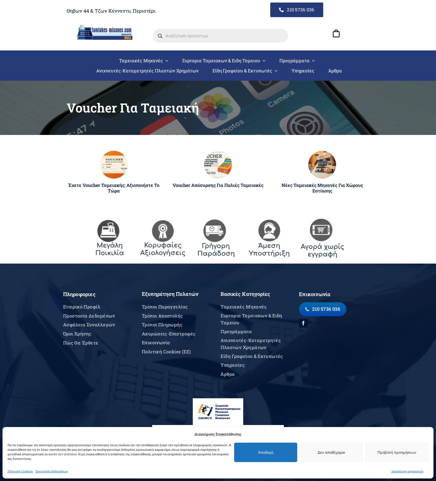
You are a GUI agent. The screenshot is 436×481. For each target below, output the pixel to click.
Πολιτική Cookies (20, 471)
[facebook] (303, 323)
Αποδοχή (265, 452)
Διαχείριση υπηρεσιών (407, 471)
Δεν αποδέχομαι (331, 452)
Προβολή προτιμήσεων (396, 452)
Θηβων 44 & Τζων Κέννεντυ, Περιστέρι (111, 11)
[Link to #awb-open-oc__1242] (336, 33)
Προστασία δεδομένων (51, 471)
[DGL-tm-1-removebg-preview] (105, 26)
